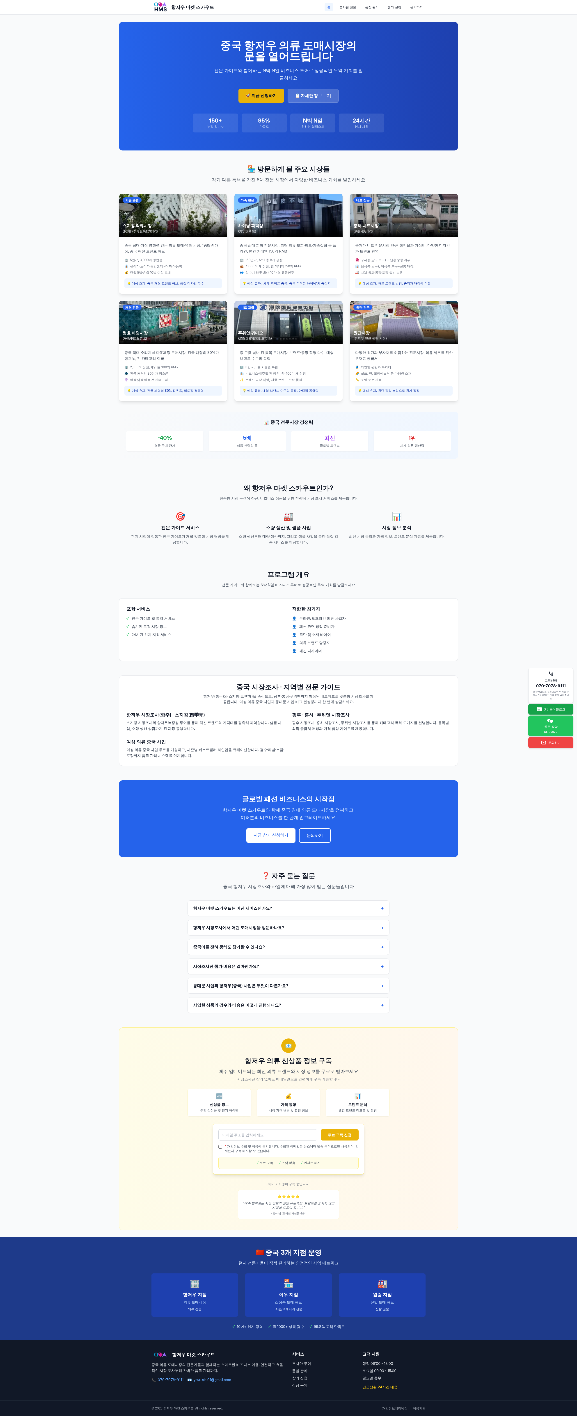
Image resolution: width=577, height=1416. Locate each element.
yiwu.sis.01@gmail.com (209, 1379)
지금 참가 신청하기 (271, 835)
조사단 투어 (301, 1363)
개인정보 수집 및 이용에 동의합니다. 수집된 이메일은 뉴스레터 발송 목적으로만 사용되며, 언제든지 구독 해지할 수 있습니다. (292, 1148)
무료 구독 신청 (339, 1135)
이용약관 (419, 1408)
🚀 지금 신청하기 (261, 95)
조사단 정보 (347, 7)
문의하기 (416, 7)
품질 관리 (372, 7)
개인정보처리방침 (395, 1408)
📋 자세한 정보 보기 (313, 95)
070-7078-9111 (167, 1379)
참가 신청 (394, 7)
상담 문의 (299, 1385)
